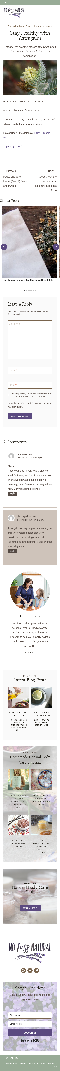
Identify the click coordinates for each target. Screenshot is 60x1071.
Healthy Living (18, 712)
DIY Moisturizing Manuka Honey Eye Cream (41, 846)
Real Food (18, 715)
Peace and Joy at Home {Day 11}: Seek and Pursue (15, 178)
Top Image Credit (12, 146)
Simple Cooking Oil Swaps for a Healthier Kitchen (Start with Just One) (18, 725)
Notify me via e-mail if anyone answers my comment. (30, 405)
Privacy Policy (11, 1058)
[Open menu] (53, 13)
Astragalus (24, 516)
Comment (15, 323)
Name (13, 370)
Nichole (22, 454)
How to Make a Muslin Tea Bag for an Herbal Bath (28, 280)
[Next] (56, 247)
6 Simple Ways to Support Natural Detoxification (42, 722)
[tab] (24, 290)
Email (13, 384)
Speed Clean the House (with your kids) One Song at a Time (46, 181)
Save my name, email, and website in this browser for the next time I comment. (31, 395)
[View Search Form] (6, 3)
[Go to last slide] (4, 247)
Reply (12, 493)
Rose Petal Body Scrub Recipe (18, 843)
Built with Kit (30, 1040)
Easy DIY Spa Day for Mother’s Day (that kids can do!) (18, 801)
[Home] (8, 26)
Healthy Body (41, 712)
